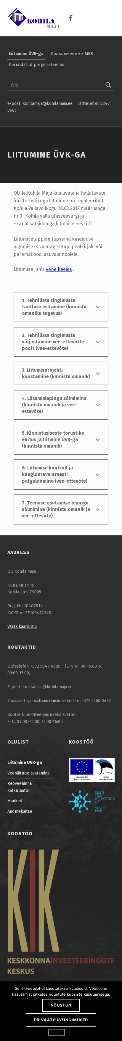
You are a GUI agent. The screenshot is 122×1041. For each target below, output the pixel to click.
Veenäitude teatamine (28, 773)
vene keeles (59, 269)
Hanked (15, 800)
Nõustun (61, 1005)
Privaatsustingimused (61, 1019)
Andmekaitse (19, 811)
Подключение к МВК (72, 53)
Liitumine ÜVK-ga (26, 53)
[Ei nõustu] (56, 1032)
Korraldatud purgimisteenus (36, 64)
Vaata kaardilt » (22, 626)
